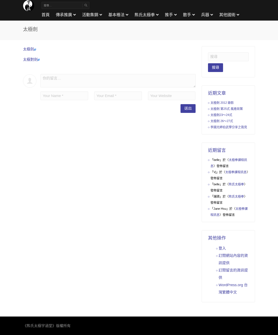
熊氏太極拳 (145, 15)
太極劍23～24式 (221, 115)
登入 (222, 248)
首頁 (46, 15)
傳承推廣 (64, 15)
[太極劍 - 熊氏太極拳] (28, 5)
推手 (169, 15)
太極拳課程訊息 (236, 172)
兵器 (205, 15)
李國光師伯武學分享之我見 (228, 127)
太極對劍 (30, 60)
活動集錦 (91, 15)
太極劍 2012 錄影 (222, 102)
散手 (187, 15)
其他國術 (228, 15)
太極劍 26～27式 (221, 121)
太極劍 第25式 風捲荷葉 (226, 108)
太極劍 (28, 49)
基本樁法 (117, 15)
